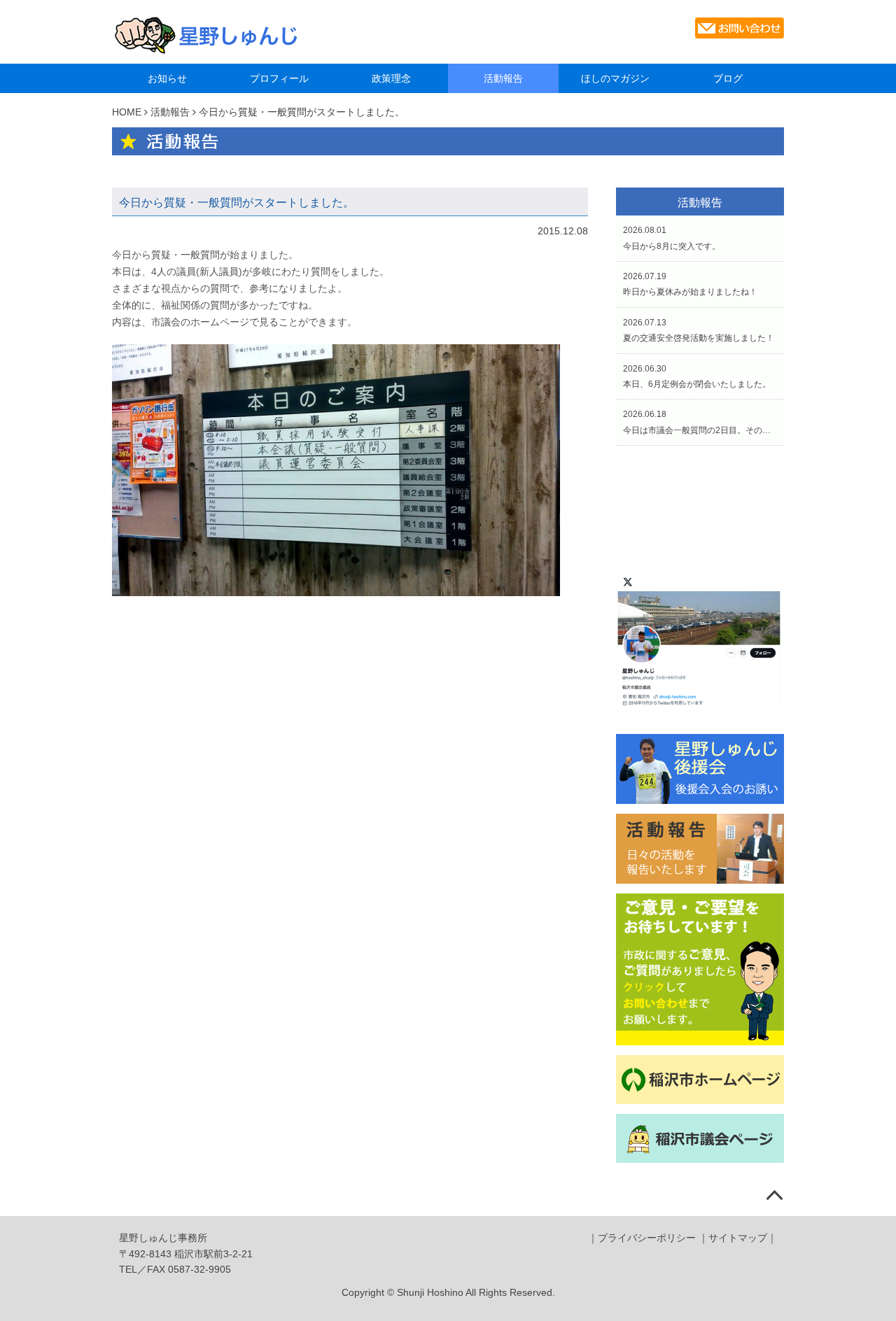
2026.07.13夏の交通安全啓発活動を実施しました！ (698, 330)
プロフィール (279, 78)
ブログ (728, 78)
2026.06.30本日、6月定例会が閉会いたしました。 (697, 376)
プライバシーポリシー (647, 1237)
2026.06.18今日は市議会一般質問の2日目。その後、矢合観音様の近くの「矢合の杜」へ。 (700, 422)
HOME (126, 112)
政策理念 (391, 78)
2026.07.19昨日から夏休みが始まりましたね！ (690, 284)
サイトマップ (737, 1237)
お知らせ (167, 78)
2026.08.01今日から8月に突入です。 (671, 237)
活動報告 (503, 78)
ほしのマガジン (615, 78)
